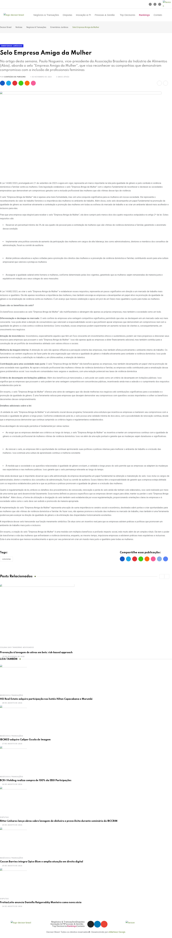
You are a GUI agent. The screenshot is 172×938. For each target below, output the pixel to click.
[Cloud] (27, 83)
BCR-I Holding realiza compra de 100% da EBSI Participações (35, 780)
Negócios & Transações (46, 15)
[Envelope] (159, 4)
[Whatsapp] (21, 83)
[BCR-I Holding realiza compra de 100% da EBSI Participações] (13, 759)
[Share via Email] (159, 83)
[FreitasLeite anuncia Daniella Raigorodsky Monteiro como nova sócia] (13, 881)
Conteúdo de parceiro (15, 77)
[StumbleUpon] (33, 83)
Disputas (67, 15)
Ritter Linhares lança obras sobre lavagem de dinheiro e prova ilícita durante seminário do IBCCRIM (58, 821)
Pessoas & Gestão (105, 15)
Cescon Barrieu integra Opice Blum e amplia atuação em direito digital (41, 861)
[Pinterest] (14, 83)
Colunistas (6, 559)
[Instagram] (150, 4)
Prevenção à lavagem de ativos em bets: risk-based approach (36, 652)
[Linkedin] (154, 4)
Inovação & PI (83, 15)
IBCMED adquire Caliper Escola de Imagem (25, 739)
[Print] (165, 83)
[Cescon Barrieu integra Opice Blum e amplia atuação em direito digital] (13, 840)
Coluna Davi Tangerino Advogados (17, 647)
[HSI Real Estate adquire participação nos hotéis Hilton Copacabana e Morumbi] (13, 678)
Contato (158, 15)
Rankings (144, 15)
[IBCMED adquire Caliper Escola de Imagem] (13, 718)
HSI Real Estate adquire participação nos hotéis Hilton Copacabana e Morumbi (46, 699)
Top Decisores (127, 15)
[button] (105, 15)
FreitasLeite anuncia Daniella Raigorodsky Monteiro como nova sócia (40, 902)
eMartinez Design (116, 932)
